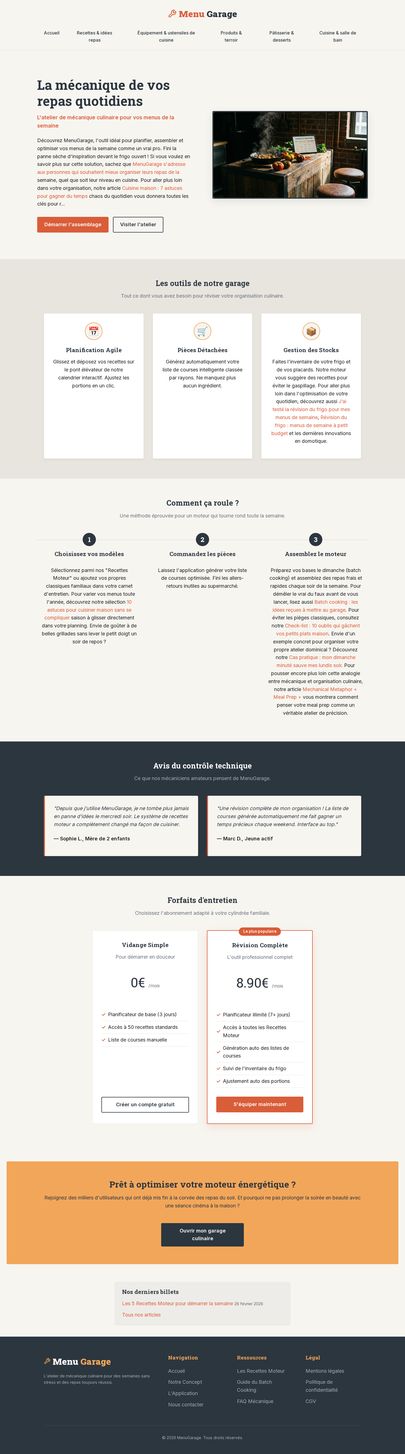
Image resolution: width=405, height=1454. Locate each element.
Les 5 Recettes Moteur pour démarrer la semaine (177, 1303)
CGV (311, 1401)
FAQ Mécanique (255, 1401)
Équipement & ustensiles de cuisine (166, 36)
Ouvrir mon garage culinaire (203, 1235)
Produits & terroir (231, 36)
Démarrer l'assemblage (72, 224)
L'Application (183, 1393)
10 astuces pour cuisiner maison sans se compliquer (88, 610)
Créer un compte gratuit (145, 1104)
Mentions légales (325, 1371)
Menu (208, 14)
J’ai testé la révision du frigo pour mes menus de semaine (311, 409)
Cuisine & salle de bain (337, 36)
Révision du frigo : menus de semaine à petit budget (309, 425)
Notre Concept (185, 1382)
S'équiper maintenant (260, 1104)
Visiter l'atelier (138, 224)
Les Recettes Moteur (261, 1371)
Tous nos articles (141, 1315)
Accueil (52, 33)
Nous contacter (185, 1404)
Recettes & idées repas (94, 36)
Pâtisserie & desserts (281, 36)
